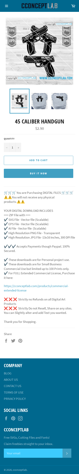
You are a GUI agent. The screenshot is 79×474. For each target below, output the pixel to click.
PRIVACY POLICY (15, 399)
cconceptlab (20, 470)
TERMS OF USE (14, 392)
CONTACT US (12, 386)
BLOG (7, 373)
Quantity (9, 138)
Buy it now (38, 173)
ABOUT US (11, 379)
